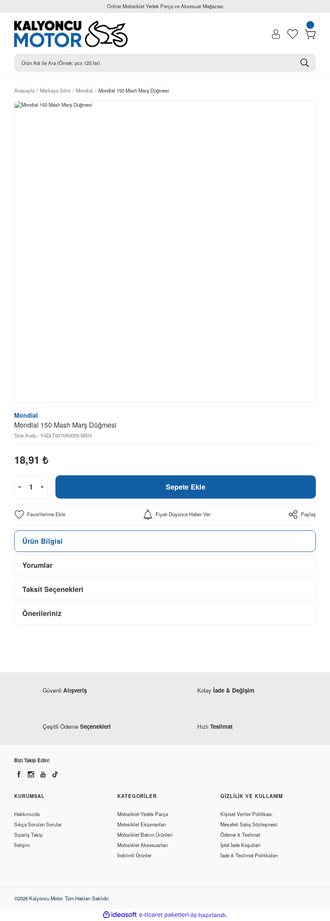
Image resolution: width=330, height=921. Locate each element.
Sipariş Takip (28, 834)
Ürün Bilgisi (42, 541)
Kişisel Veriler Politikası (246, 813)
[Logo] (74, 34)
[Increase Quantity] (42, 487)
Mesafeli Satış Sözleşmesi (249, 824)
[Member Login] (276, 34)
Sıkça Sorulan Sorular (38, 824)
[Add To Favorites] (39, 514)
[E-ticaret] (164, 915)
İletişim (22, 844)
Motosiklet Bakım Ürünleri (145, 834)
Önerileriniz (41, 613)
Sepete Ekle (185, 487)
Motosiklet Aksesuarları (142, 844)
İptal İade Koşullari (240, 844)
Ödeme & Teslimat (240, 834)
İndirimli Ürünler (134, 855)
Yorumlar (37, 565)
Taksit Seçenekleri (52, 589)
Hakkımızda (27, 813)
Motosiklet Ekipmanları (141, 824)
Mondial (26, 415)
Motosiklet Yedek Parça (142, 813)
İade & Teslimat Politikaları (249, 855)
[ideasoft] (120, 915)
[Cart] (310, 34)
